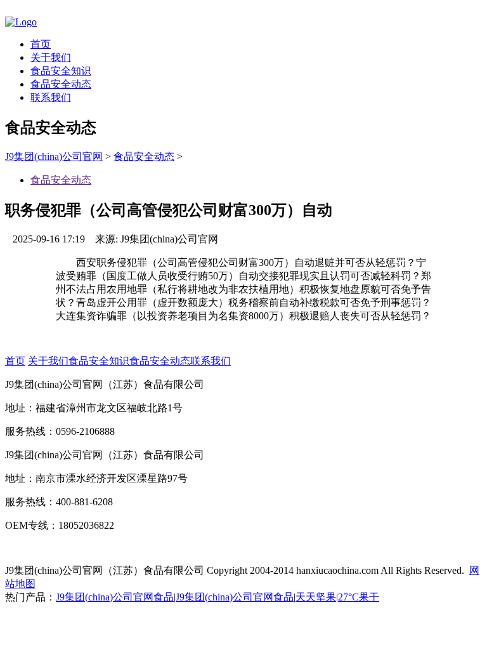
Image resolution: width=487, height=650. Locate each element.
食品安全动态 (60, 84)
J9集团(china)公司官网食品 (115, 597)
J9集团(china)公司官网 (54, 156)
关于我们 (50, 57)
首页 (40, 44)
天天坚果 (315, 597)
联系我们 (50, 97)
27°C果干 (358, 597)
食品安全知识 (60, 70)
